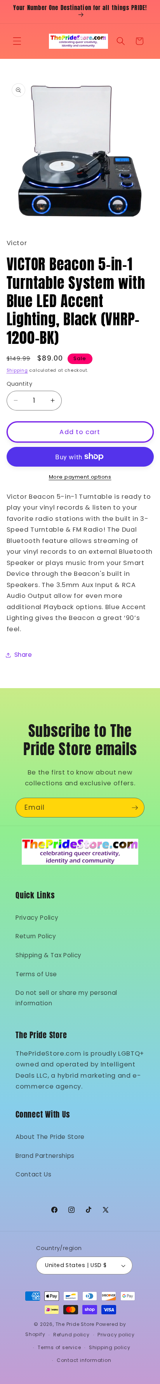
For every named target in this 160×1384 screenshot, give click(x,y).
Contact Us (34, 1174)
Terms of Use (36, 974)
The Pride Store (75, 1324)
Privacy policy (116, 1334)
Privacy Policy (37, 918)
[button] (17, 41)
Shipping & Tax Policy (49, 955)
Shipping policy (109, 1347)
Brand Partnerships (45, 1156)
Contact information (84, 1360)
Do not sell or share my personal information (66, 998)
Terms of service (59, 1347)
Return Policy (36, 936)
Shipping (17, 370)
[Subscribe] (134, 808)
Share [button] (23, 655)
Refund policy (71, 1334)
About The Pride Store (50, 1137)
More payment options (80, 477)
